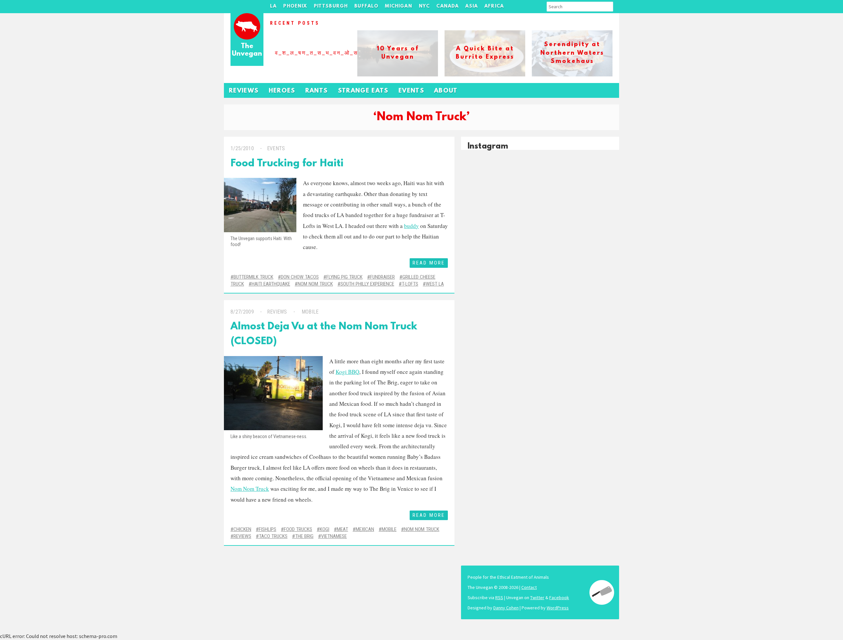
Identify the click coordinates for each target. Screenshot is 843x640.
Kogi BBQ (347, 372)
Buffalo (366, 6)
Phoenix (295, 6)
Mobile (310, 312)
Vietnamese (334, 536)
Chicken (242, 529)
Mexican (365, 529)
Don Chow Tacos (300, 277)
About (446, 91)
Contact (529, 587)
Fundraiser (382, 277)
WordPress (558, 608)
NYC (424, 6)
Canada (447, 6)
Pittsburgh (331, 6)
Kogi (324, 529)
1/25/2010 (242, 148)
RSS (499, 597)
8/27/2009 (242, 312)
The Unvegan (247, 50)
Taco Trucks (273, 536)
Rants (316, 91)
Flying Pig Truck (344, 277)
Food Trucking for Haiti (287, 164)
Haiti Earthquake (271, 284)
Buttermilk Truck (253, 277)
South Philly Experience (367, 284)
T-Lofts (410, 284)
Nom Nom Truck (315, 284)
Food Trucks (298, 529)
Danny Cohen (506, 608)
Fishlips (267, 529)
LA (273, 6)
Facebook (559, 597)
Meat (342, 529)
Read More (429, 263)
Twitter (537, 597)
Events (411, 91)
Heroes (282, 91)
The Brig (304, 536)
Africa (494, 6)
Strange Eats (363, 91)
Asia (471, 6)
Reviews (244, 91)
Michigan (398, 6)
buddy (411, 226)
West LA (435, 284)
